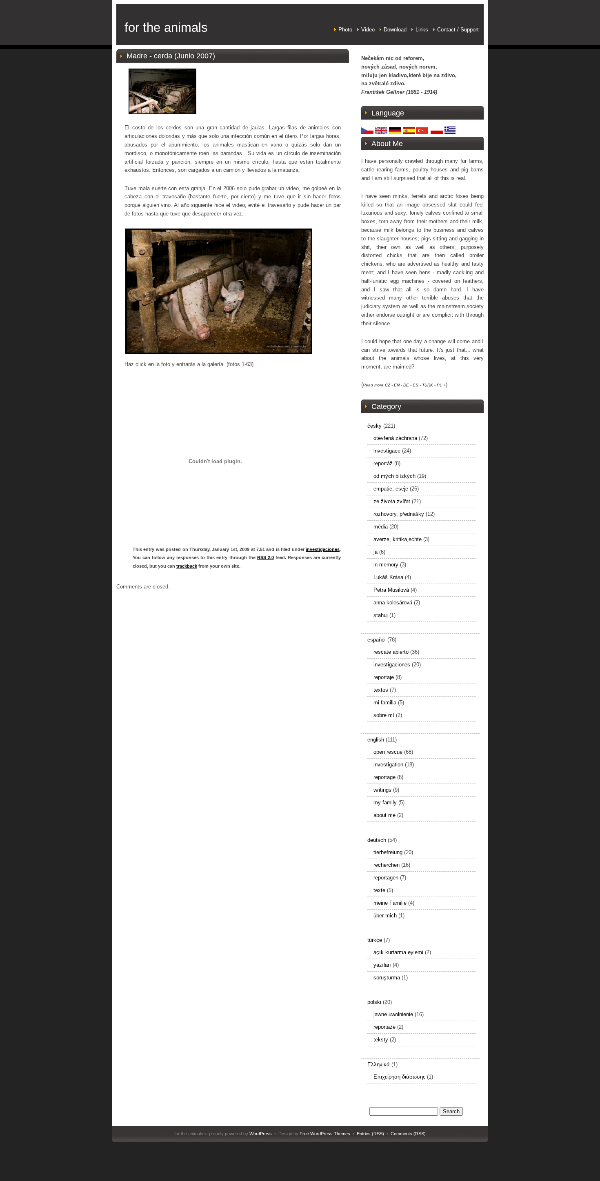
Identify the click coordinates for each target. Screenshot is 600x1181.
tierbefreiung (387, 852)
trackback (186, 566)
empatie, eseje (390, 489)
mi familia (384, 702)
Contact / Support (458, 30)
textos (380, 690)
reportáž (383, 463)
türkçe (374, 940)
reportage (384, 777)
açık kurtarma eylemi (398, 952)
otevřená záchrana (395, 438)
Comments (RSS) (408, 1133)
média (380, 527)
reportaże (384, 1027)
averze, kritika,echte (397, 539)
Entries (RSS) (370, 1133)
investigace (386, 451)
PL (439, 385)
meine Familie (390, 903)
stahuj (380, 615)
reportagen (385, 878)
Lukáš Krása (388, 577)
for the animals (166, 27)
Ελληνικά (378, 1064)
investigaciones (323, 549)
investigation (388, 764)
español (376, 640)
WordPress (260, 1133)
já (375, 552)
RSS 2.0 (265, 557)
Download (395, 30)
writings (382, 790)
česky (374, 426)
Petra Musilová (391, 590)
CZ (387, 385)
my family (385, 802)
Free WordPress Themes (325, 1133)
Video (368, 30)
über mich (385, 915)
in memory (385, 565)
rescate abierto (391, 652)
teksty (380, 1040)
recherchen (386, 865)
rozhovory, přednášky (398, 514)
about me (384, 815)
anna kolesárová (392, 602)
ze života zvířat (391, 501)
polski (374, 1002)
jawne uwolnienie (393, 1014)
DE (406, 385)
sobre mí (383, 715)
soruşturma (386, 978)
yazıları (382, 965)
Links (422, 30)
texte (379, 890)
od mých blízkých (394, 476)
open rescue (387, 752)
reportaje (383, 677)
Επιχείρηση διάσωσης (399, 1077)
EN (397, 385)
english (375, 740)
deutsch (376, 840)
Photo (345, 30)
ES (415, 385)
